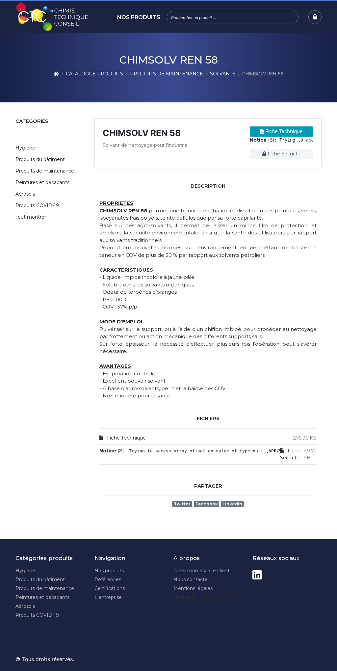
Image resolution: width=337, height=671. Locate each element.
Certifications (109, 588)
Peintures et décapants (42, 182)
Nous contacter (191, 579)
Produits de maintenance (166, 74)
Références (107, 579)
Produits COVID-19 (37, 205)
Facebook (206, 503)
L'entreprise (108, 597)
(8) (262, 140)
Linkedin (232, 503)
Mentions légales (193, 588)
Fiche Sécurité (283, 154)
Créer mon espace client (201, 571)
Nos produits (138, 17)
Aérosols (25, 194)
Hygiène (25, 148)
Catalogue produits (94, 74)
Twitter (182, 503)
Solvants (222, 74)
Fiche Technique (283, 131)
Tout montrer (30, 217)
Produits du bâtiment (40, 159)
